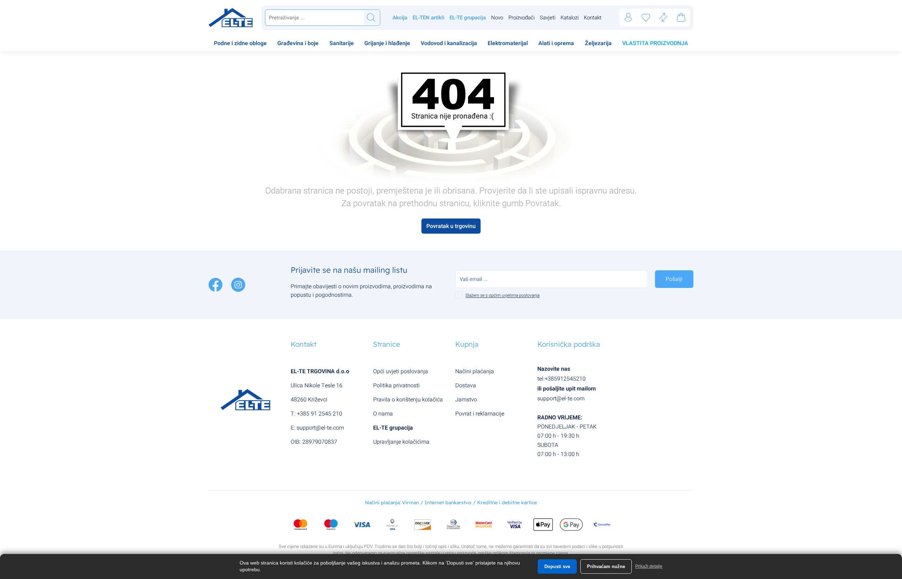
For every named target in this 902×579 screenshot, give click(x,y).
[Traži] (371, 18)
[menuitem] (240, 44)
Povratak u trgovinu (451, 226)
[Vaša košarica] (681, 18)
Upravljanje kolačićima (401, 442)
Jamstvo (466, 399)
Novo (497, 17)
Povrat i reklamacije (479, 413)
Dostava (465, 385)
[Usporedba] (663, 17)
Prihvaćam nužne (606, 566)
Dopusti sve (557, 566)
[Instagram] (238, 284)
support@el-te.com (320, 428)
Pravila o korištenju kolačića (408, 399)
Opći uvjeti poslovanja (400, 371)
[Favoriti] (646, 17)
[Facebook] (216, 284)
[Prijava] (628, 17)
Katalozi (570, 17)
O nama (383, 413)
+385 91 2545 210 (319, 413)
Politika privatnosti (396, 385)
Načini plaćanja (474, 371)
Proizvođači (521, 17)
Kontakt (592, 17)
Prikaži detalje (648, 566)
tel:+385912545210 (561, 379)
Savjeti (547, 17)
